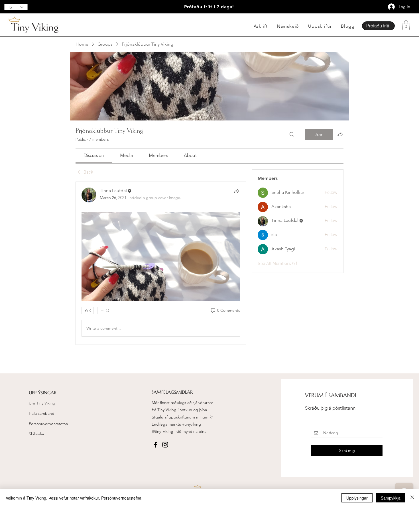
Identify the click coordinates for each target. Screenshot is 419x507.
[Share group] (340, 134)
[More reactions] (104, 310)
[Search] (291, 134)
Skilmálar (36, 433)
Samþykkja (390, 498)
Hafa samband (41, 413)
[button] (406, 25)
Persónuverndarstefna (48, 423)
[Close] (412, 497)
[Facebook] (155, 444)
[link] (94, 156)
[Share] (236, 191)
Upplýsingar (357, 498)
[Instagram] (165, 444)
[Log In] (388, 7)
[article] (161, 263)
